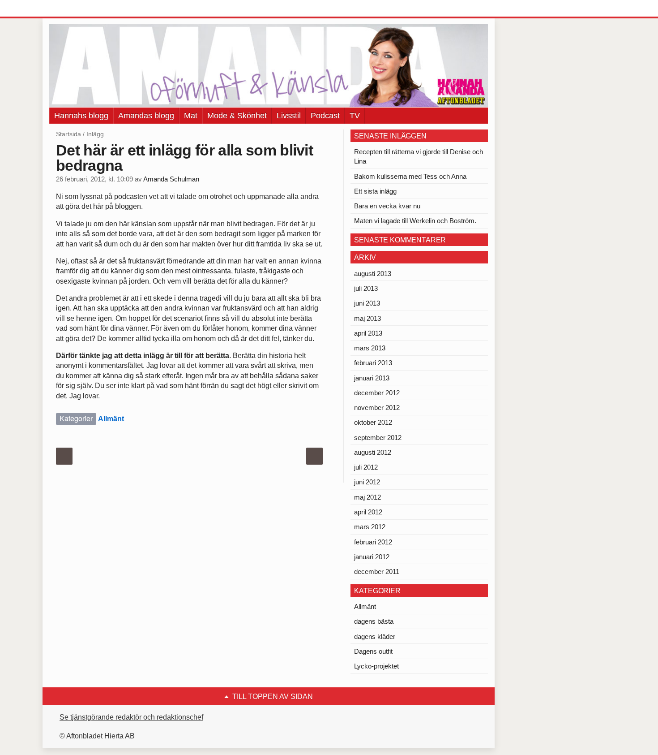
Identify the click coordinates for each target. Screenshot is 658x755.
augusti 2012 (372, 452)
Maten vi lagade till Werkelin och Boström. (415, 220)
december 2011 (376, 571)
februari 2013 (373, 363)
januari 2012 (371, 557)
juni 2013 (367, 303)
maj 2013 (367, 318)
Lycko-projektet (376, 666)
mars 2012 (369, 527)
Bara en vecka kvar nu (387, 206)
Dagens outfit (373, 651)
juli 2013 (366, 288)
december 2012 (377, 393)
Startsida (68, 134)
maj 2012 (367, 497)
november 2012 (377, 407)
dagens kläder (374, 636)
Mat (190, 115)
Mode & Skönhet (237, 115)
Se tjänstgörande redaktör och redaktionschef (131, 717)
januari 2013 (371, 378)
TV (355, 115)
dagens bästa (373, 621)
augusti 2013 (372, 273)
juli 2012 (366, 467)
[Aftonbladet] (82, 9)
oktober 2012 (373, 422)
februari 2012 (373, 542)
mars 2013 (369, 348)
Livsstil (289, 115)
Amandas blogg (146, 115)
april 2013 (368, 333)
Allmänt (111, 419)
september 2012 (378, 437)
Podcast (325, 115)
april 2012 (368, 512)
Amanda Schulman (171, 179)
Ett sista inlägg (375, 191)
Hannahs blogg (81, 115)
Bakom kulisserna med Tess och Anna (410, 176)
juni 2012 (367, 482)
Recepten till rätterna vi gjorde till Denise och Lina (418, 156)
